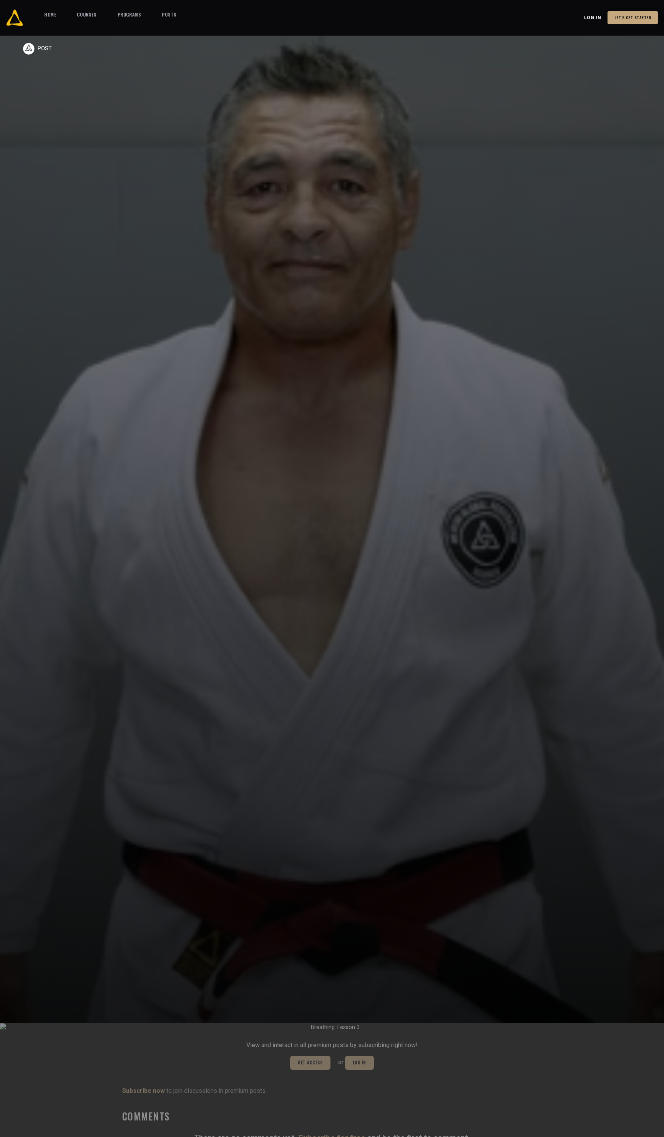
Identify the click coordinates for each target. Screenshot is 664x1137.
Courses (86, 14)
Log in (592, 17)
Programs (129, 14)
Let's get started (632, 17)
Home (50, 14)
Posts (169, 14)
